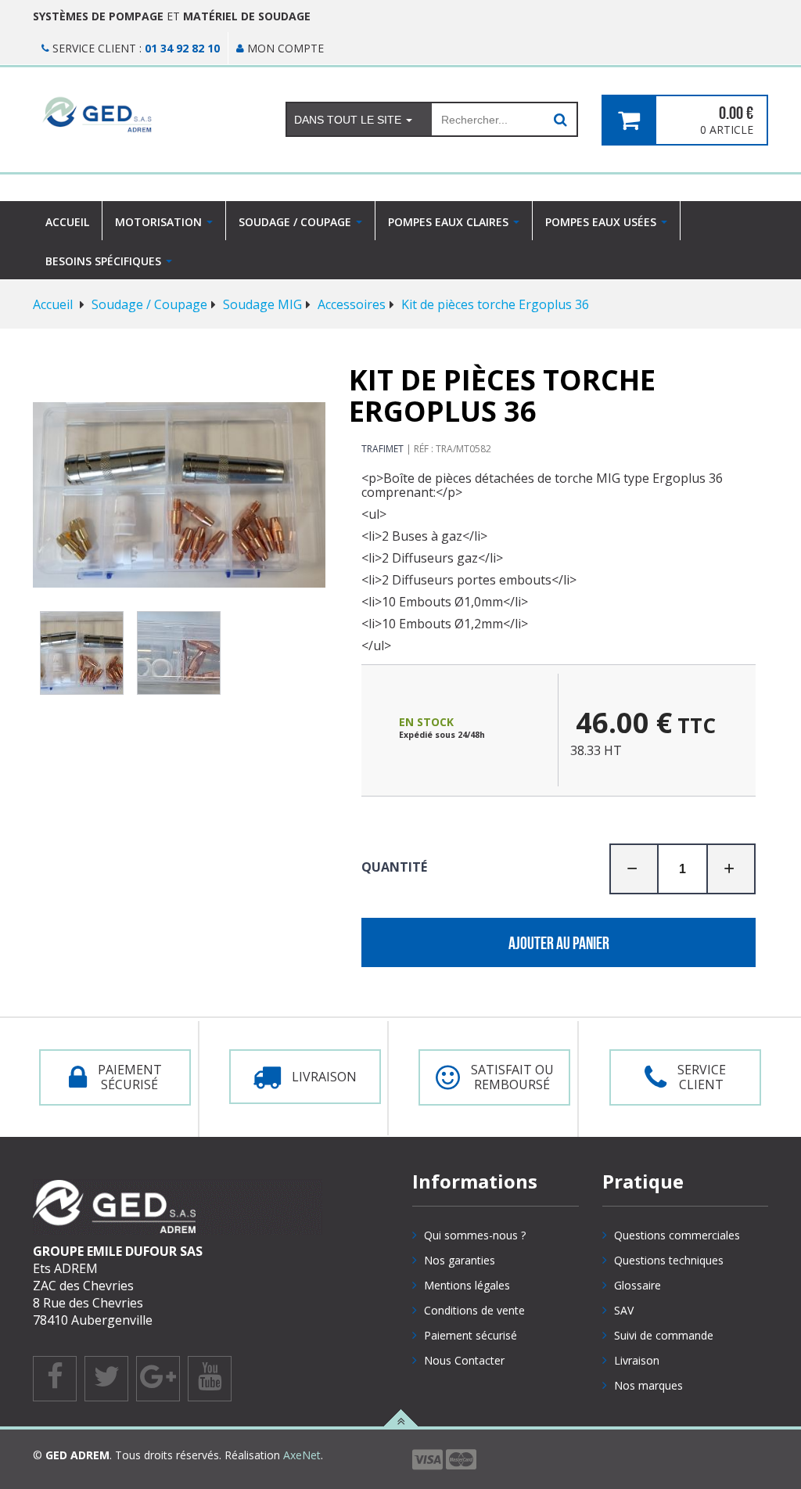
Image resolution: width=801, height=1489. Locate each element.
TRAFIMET (382, 448)
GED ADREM (77, 1455)
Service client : (134, 48)
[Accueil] (147, 114)
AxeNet (302, 1455)
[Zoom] (179, 495)
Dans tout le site (349, 119)
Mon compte (284, 48)
